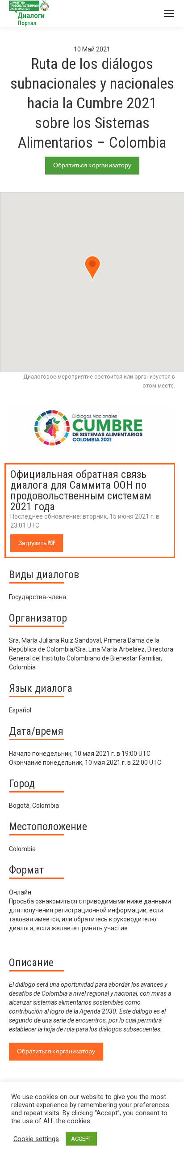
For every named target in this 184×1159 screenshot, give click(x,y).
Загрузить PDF (36, 543)
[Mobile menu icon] (169, 13)
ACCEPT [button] (81, 1138)
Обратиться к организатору (92, 165)
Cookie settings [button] (36, 1139)
